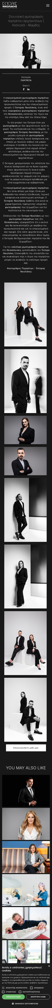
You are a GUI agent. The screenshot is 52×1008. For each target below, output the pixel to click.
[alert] (26, 985)
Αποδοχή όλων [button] (13, 997)
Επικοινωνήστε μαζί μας (26, 748)
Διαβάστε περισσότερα (39, 983)
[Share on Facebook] (24, 89)
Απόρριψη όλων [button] (38, 997)
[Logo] (10, 5)
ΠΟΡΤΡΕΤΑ (26, 80)
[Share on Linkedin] (28, 89)
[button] (26, 1003)
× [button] (49, 966)
